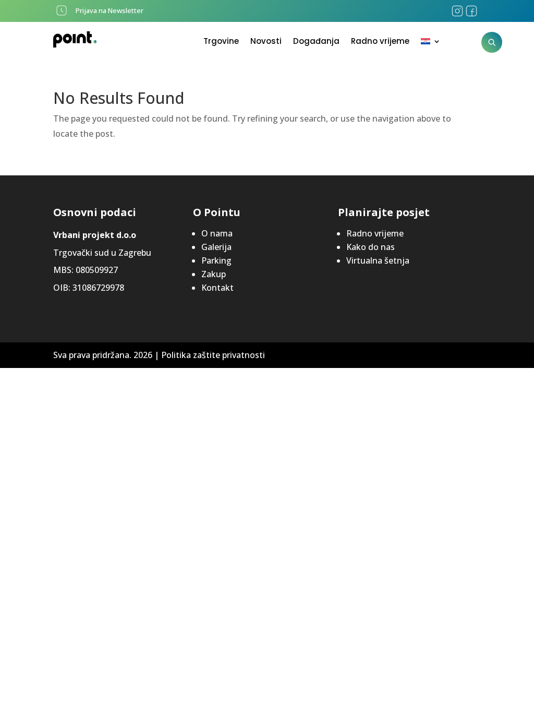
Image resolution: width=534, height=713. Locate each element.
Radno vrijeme (380, 42)
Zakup (213, 274)
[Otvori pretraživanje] (491, 42)
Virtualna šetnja (377, 260)
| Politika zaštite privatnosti (209, 355)
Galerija (216, 247)
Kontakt (217, 287)
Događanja (316, 42)
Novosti (266, 42)
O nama (217, 233)
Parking (216, 260)
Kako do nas (370, 247)
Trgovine (221, 42)
